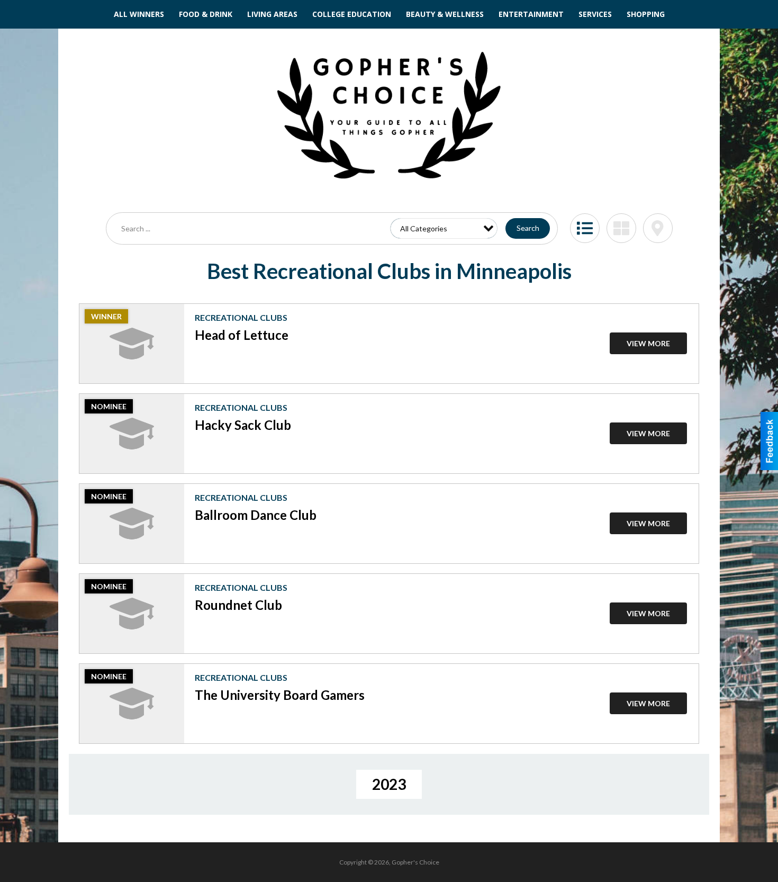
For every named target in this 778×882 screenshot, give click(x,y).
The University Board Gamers (280, 695)
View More (648, 343)
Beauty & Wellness (445, 14)
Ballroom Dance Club (255, 515)
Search (528, 227)
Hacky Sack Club (243, 425)
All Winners (139, 14)
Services (595, 14)
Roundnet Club (238, 605)
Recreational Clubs (241, 317)
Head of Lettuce (241, 335)
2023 (389, 784)
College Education (351, 14)
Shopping (646, 14)
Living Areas (272, 14)
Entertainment (531, 14)
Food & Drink (205, 14)
